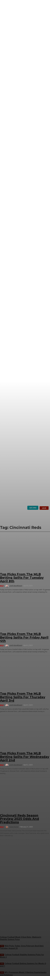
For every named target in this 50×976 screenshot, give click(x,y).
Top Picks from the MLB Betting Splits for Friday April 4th (24, 637)
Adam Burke (13, 827)
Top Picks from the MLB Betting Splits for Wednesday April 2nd (24, 756)
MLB (2, 586)
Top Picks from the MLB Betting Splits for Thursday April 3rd (22, 697)
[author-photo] (7, 586)
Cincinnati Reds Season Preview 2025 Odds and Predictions (19, 818)
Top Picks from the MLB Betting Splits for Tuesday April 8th (22, 577)
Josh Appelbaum (15, 586)
